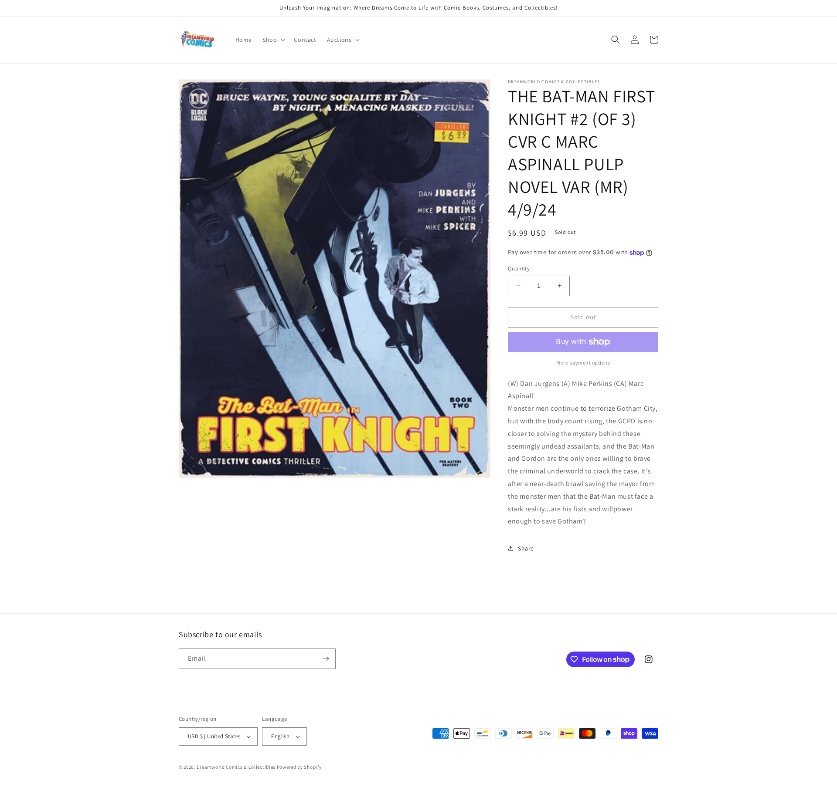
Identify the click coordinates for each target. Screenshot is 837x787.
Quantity (519, 268)
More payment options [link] (583, 362)
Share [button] (526, 548)
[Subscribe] (325, 659)
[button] (273, 39)
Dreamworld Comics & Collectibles (236, 767)
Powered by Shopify (299, 767)
